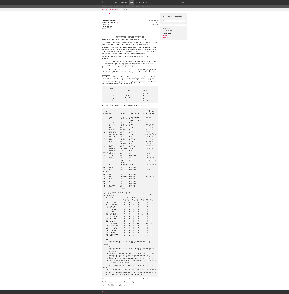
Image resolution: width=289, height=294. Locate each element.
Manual (127, 6)
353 (118, 22)
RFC (118, 9)
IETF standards (135, 6)
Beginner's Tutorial (107, 6)
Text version (105, 14)
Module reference (118, 6)
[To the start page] (105, 292)
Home (103, 9)
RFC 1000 (165, 35)
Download (137, 2)
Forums (144, 2)
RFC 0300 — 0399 (124, 9)
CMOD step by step (146, 6)
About (116, 2)
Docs (131, 2)
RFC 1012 (165, 37)
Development (124, 2)
